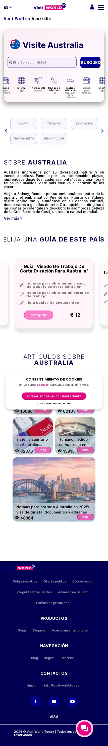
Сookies (43, 385)
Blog (34, 658)
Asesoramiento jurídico (70, 630)
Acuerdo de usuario (73, 592)
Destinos (68, 658)
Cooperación (82, 581)
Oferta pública (54, 581)
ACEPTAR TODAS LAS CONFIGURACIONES (54, 396)
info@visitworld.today (61, 685)
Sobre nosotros (25, 581)
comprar (38, 314)
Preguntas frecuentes (34, 592)
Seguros (39, 630)
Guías (22, 630)
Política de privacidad (53, 602)
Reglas (49, 658)
